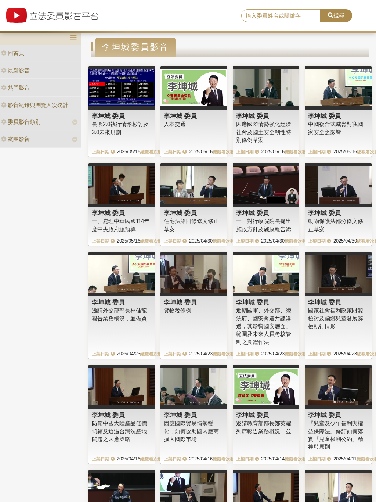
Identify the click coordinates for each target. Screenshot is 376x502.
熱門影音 (19, 88)
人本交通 (175, 124)
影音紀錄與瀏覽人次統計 (38, 105)
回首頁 (16, 53)
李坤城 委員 (108, 115)
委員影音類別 (24, 122)
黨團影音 (19, 139)
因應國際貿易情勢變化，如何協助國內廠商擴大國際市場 (191, 431)
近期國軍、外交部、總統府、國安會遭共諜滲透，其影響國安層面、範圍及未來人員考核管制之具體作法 (263, 326)
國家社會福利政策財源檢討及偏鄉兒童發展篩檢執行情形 (335, 318)
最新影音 (19, 70)
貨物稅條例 (177, 310)
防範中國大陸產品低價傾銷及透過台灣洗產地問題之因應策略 (119, 431)
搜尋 (338, 15)
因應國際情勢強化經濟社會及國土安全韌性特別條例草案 (263, 132)
